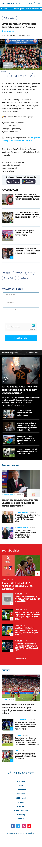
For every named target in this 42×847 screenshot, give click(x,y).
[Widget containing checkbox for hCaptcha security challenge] (21, 327)
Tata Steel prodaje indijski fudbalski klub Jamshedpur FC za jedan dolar (27, 451)
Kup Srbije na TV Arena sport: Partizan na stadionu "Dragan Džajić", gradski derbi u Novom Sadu (27, 215)
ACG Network (21, 798)
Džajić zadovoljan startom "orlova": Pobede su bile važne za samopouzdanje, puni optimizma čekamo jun (27, 251)
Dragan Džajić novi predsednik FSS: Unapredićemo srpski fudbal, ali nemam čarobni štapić (20, 503)
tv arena (11, 833)
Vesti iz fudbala (9, 18)
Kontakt (21, 819)
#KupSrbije (35, 137)
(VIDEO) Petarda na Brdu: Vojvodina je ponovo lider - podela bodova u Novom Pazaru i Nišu (26, 726)
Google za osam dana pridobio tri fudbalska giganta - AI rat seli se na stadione (26, 439)
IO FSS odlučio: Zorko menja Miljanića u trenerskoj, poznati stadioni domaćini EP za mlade (27, 197)
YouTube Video (11, 550)
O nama (21, 802)
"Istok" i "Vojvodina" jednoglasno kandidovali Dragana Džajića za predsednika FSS (25, 534)
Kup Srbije (24, 278)
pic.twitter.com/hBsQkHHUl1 (19, 140)
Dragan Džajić (9, 278)
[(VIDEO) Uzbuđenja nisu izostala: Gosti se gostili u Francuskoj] (7, 756)
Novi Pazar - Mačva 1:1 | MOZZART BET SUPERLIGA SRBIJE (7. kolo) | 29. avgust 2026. (26, 631)
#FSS (5, 140)
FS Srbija (18, 273)
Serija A (18, 735)
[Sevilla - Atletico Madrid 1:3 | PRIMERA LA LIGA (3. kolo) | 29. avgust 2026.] (21, 565)
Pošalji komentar (21, 338)
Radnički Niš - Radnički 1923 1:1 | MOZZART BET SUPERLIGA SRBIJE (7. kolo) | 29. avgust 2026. (27, 616)
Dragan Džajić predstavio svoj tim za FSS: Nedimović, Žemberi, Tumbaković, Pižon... (27, 518)
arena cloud (21, 790)
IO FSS (29, 273)
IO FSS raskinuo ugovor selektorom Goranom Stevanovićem (24, 233)
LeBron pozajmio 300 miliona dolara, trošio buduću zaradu (25, 413)
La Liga (4, 699)
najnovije (21, 781)
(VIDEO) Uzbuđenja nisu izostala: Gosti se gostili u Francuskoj (25, 756)
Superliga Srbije (21, 719)
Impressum (21, 794)
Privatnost (21, 806)
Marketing (21, 815)
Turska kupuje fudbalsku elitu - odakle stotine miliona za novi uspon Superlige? (20, 390)
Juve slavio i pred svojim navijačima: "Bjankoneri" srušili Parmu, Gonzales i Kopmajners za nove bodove (27, 741)
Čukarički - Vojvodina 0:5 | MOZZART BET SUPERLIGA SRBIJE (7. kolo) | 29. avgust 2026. (26, 647)
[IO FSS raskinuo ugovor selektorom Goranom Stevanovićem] (7, 235)
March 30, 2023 (29, 147)
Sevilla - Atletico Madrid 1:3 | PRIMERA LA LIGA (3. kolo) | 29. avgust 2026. (17, 586)
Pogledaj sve (33, 352)
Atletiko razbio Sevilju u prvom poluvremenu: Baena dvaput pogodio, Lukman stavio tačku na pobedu (19, 709)
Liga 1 (17, 751)
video (21, 786)
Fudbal (6, 670)
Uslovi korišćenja (21, 810)
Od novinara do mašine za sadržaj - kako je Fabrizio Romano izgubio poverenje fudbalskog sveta (27, 426)
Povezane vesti (10, 190)
